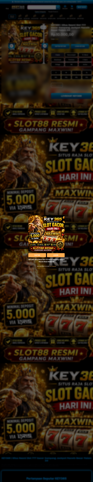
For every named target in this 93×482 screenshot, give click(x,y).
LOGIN (55, 255)
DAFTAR (37, 255)
